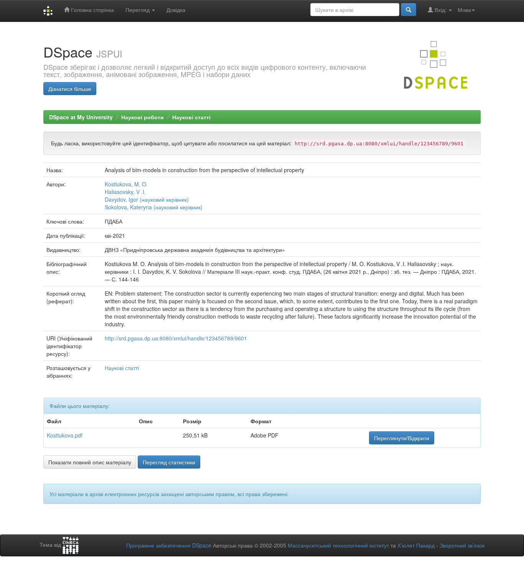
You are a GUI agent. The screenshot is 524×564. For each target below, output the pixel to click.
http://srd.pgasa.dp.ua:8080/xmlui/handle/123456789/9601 (176, 338)
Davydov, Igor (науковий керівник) (147, 199)
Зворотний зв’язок (462, 545)
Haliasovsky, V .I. (125, 192)
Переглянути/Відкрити (401, 438)
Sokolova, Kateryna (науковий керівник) (154, 207)
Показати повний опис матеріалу (89, 462)
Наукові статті (191, 117)
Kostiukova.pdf (64, 435)
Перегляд (138, 9)
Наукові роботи (142, 117)
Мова (464, 9)
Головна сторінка (91, 9)
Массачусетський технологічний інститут (338, 545)
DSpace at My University (81, 117)
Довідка (175, 9)
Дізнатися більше (69, 88)
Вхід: (440, 9)
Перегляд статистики (169, 462)
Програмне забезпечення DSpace (168, 545)
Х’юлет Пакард (416, 545)
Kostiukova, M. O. (126, 184)
